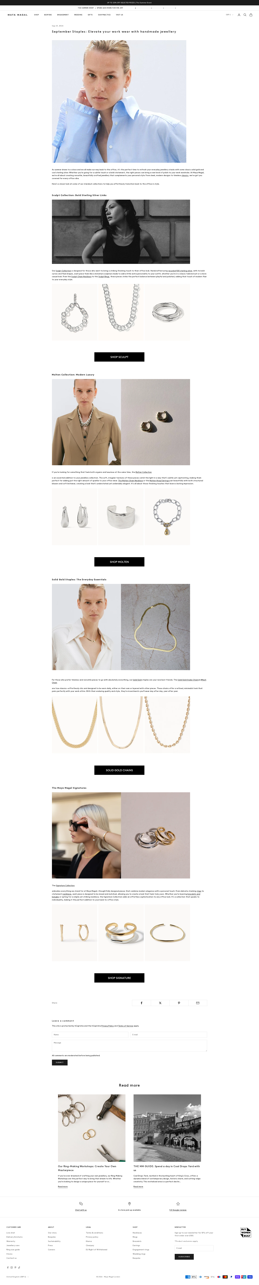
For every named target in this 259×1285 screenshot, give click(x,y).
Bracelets (137, 1241)
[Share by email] (197, 1003)
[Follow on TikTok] (19, 1267)
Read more (63, 1187)
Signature (60, 886)
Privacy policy (92, 1237)
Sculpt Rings (103, 277)
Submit (60, 1062)
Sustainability (54, 1241)
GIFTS (90, 15)
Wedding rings (139, 1254)
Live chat (10, 1233)
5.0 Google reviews (178, 1210)
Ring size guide (13, 1250)
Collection (70, 886)
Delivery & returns (14, 1237)
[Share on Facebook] (141, 1003)
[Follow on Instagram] (11, 1267)
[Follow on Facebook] (7, 1267)
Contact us (11, 1258)
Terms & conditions (94, 1233)
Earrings (136, 1245)
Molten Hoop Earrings (159, 481)
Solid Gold (137, 680)
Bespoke (52, 1237)
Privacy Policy (107, 1026)
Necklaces (137, 1233)
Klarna (89, 1241)
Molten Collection (144, 472)
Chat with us (81, 1210)
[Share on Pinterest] (179, 1003)
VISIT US (119, 15)
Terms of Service (125, 1026)
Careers (51, 1250)
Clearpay (90, 1245)
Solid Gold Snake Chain (188, 680)
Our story (52, 1233)
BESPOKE (48, 15)
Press (50, 1245)
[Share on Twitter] (160, 1003)
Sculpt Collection (63, 271)
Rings (135, 1237)
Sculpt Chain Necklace (81, 277)
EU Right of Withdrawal (96, 1250)
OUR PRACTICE (104, 15)
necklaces (66, 894)
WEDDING (78, 15)
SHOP (36, 15)
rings (199, 891)
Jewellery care (12, 1245)
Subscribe (184, 1257)
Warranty (10, 1241)
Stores (9, 1254)
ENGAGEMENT (63, 15)
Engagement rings (141, 1250)
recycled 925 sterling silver (180, 271)
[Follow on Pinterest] (15, 1267)
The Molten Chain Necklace (130, 481)
